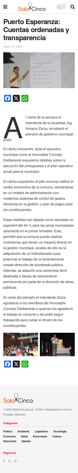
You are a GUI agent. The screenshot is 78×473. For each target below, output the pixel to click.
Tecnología (60, 431)
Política (7, 431)
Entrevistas (40, 436)
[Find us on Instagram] (15, 460)
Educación (9, 441)
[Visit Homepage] (32, 6)
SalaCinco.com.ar (23, 409)
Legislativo (41, 431)
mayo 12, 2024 (12, 46)
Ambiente (23, 431)
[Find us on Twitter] (9, 460)
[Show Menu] (5, 6)
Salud (24, 436)
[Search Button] (72, 6)
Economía (9, 436)
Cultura (57, 436)
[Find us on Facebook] (4, 460)
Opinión (26, 441)
